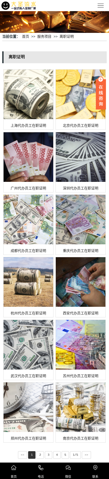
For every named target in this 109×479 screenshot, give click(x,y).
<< (22, 455)
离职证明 (67, 37)
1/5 (75, 455)
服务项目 (44, 37)
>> (86, 455)
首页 (25, 37)
